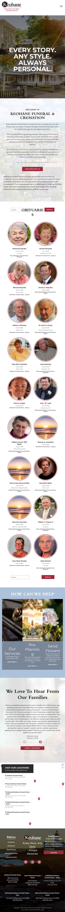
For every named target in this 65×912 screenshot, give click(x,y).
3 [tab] (11, 742)
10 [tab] (29, 742)
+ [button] (62, 765)
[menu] (61, 6)
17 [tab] (46, 742)
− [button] (62, 767)
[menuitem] (11, 842)
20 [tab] (54, 742)
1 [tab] (6, 742)
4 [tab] (13, 742)
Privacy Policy (24, 910)
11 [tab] (31, 742)
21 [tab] (56, 742)
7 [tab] (21, 742)
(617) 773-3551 (12, 882)
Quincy (15, 179)
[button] (17, 777)
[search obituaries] (18, 210)
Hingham (7, 179)
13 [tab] (36, 742)
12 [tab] (34, 742)
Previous (24, 742)
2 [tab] (8, 742)
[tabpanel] (32, 721)
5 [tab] (16, 742)
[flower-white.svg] (25, 863)
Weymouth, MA (30, 179)
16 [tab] (44, 742)
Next (40, 742)
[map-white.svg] (32, 863)
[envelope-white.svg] (39, 863)
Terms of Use (32, 910)
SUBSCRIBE (53, 852)
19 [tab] (51, 742)
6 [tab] (18, 742)
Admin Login (40, 910)
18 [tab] (49, 742)
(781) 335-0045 (52, 885)
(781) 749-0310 (32, 885)
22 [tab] (59, 742)
